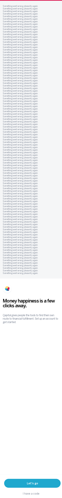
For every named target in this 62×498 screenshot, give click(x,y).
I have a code (31, 493)
